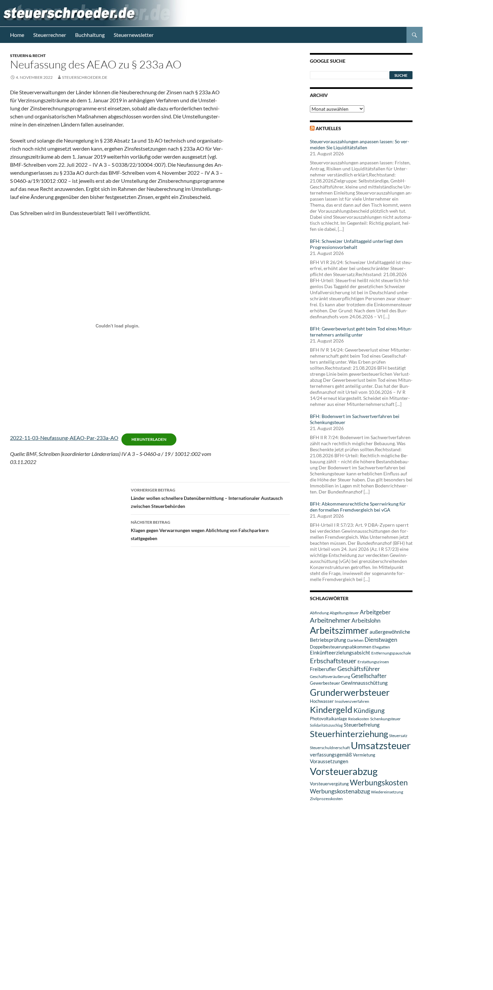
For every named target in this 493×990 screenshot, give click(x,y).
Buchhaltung (90, 35)
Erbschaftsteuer (333, 661)
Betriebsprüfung (328, 640)
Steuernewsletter (134, 35)
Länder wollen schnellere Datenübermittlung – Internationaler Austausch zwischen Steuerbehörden (207, 498)
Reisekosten (358, 718)
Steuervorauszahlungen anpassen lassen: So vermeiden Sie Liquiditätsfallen (359, 144)
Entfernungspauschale (391, 653)
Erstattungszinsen (373, 661)
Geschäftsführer (358, 668)
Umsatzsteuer (381, 745)
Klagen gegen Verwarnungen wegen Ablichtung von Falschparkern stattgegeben (200, 530)
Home (17, 35)
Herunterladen (148, 439)
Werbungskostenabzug (340, 791)
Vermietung (364, 755)
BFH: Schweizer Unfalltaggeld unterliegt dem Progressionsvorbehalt (356, 244)
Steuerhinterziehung (349, 734)
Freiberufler (323, 669)
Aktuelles (328, 128)
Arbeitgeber (375, 612)
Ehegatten (381, 646)
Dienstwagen (381, 639)
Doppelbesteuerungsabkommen (340, 646)
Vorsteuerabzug (344, 771)
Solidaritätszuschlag (326, 725)
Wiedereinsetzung (387, 791)
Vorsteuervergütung (329, 783)
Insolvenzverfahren (352, 701)
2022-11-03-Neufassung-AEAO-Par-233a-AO (64, 437)
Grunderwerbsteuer (350, 692)
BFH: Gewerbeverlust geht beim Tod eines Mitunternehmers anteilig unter (361, 331)
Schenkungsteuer (385, 718)
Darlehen (355, 640)
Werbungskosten (379, 782)
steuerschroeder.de (84, 77)
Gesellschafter (369, 676)
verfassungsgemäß (331, 755)
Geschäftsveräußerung (330, 676)
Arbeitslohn (365, 620)
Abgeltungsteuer (344, 612)
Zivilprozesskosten (326, 798)
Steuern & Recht (28, 55)
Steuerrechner (49, 35)
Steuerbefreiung (362, 725)
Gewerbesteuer (325, 683)
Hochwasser (322, 701)
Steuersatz (398, 735)
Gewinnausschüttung (364, 683)
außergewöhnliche (390, 632)
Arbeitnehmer (330, 620)
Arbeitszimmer (339, 630)
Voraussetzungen (329, 761)
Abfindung (319, 612)
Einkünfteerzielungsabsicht (340, 653)
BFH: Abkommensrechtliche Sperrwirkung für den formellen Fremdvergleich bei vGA (358, 507)
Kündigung (369, 710)
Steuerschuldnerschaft (330, 747)
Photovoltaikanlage (328, 718)
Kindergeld (331, 709)
